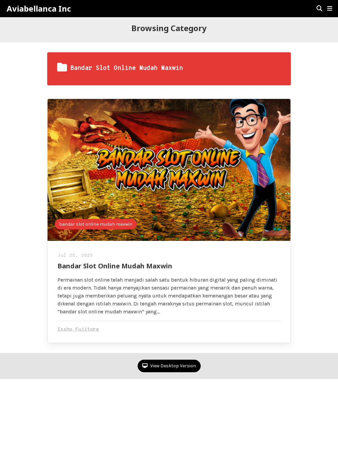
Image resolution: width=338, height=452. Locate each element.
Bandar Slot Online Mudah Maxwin (114, 265)
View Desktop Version (172, 366)
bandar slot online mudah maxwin (95, 224)
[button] (329, 8)
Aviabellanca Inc (39, 9)
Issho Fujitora (78, 329)
